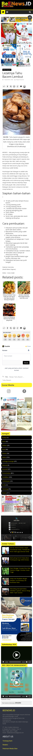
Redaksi (5, 745)
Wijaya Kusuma (20, 79)
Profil (3, 485)
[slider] (15, 661)
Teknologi (5, 489)
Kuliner (4, 457)
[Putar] (3, 662)
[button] (14, 21)
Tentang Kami (7, 741)
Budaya (4, 437)
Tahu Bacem (6, 380)
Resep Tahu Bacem (16, 377)
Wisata (4, 493)
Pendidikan (5, 477)
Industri (4, 453)
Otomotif (5, 469)
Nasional (4, 465)
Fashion (4, 445)
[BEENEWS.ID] (3, 12)
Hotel (3, 449)
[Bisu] (27, 662)
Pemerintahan (6, 473)
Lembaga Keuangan (8, 461)
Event (3, 441)
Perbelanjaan (6, 481)
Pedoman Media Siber (10, 749)
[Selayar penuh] (30, 662)
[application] (16, 655)
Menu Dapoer (6, 70)
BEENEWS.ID (9, 710)
